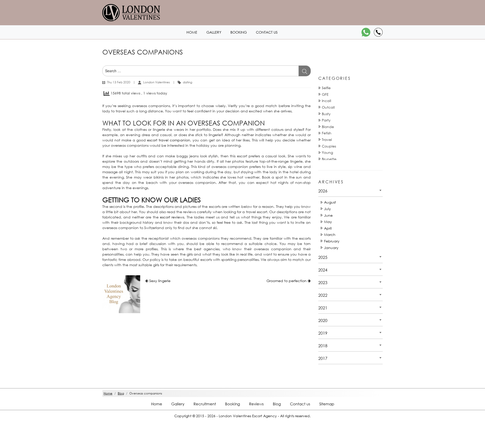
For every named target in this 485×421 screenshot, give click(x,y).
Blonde (328, 126)
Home (191, 32)
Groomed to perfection (286, 280)
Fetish (326, 133)
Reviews (256, 403)
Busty (326, 113)
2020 (322, 320)
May (328, 221)
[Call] (378, 32)
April (328, 228)
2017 (322, 358)
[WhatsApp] (365, 32)
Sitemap (326, 403)
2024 (322, 270)
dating (187, 82)
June (328, 215)
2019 (322, 333)
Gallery (213, 32)
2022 (322, 295)
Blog (277, 403)
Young (327, 152)
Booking (238, 32)
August (330, 202)
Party (326, 120)
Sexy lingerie (160, 280)
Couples (329, 146)
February (332, 241)
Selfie (326, 87)
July (327, 208)
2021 (322, 307)
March (329, 234)
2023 (322, 282)
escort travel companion (168, 140)
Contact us (267, 32)
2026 (322, 190)
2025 (322, 257)
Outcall (328, 107)
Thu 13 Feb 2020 (118, 82)
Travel (327, 139)
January (331, 247)
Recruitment (204, 403)
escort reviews (172, 217)
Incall (326, 100)
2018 (322, 345)
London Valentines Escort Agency (248, 415)
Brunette (329, 159)
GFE (325, 94)
